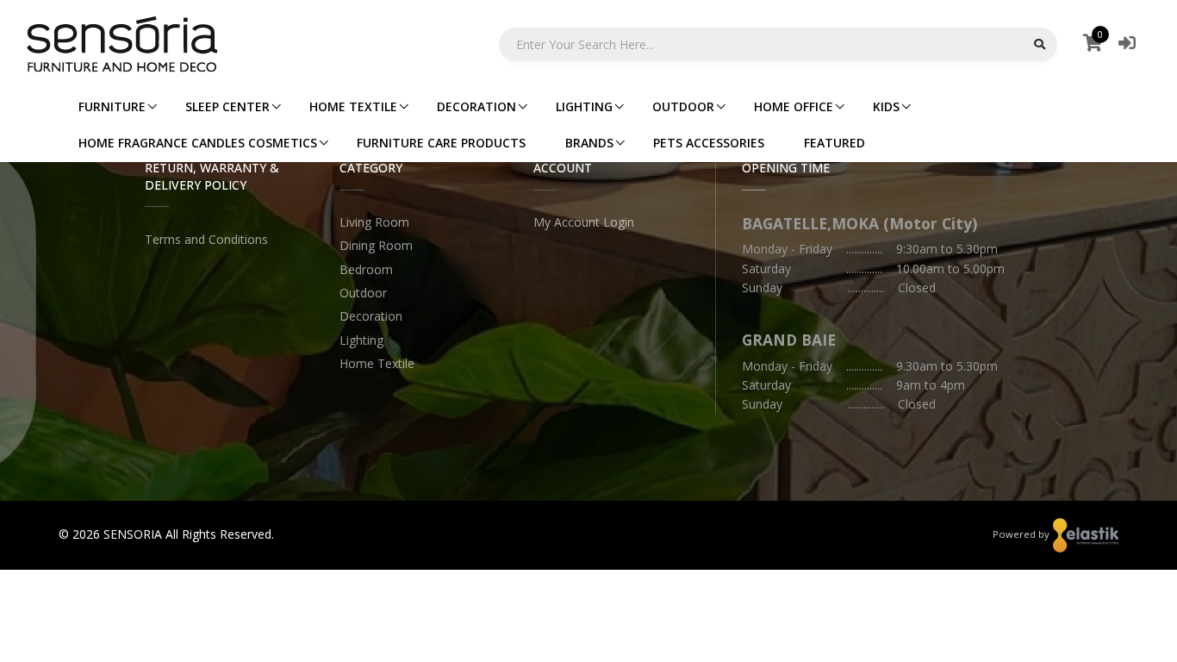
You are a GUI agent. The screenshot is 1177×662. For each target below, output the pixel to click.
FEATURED (834, 142)
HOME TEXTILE (353, 106)
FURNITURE (112, 106)
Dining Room (376, 245)
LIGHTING (584, 106)
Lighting (361, 340)
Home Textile (376, 363)
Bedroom (366, 269)
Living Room (374, 222)
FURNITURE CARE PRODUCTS (441, 142)
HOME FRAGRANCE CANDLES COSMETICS (197, 142)
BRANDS (589, 142)
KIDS (886, 106)
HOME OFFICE (793, 106)
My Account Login (583, 222)
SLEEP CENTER (227, 106)
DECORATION (476, 106)
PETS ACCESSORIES (708, 142)
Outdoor (363, 292)
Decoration (370, 316)
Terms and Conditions (206, 239)
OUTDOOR (683, 106)
